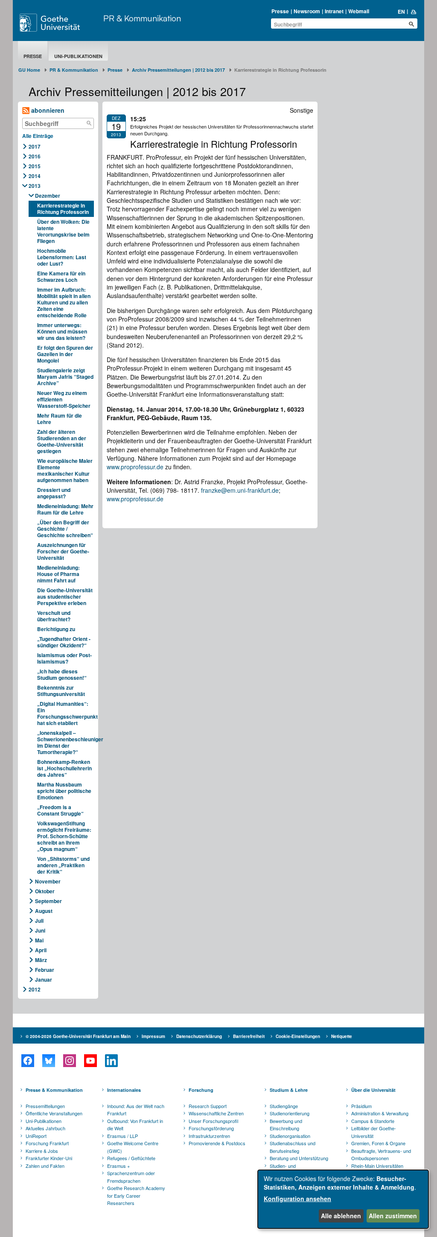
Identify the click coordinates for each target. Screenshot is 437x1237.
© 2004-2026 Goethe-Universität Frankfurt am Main (78, 1036)
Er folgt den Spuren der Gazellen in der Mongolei (65, 354)
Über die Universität (373, 1090)
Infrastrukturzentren (209, 1135)
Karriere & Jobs (42, 1150)
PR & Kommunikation (142, 18)
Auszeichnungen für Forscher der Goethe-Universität (63, 551)
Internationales (124, 1090)
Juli (39, 920)
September (48, 901)
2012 (35, 989)
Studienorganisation (290, 1135)
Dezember (47, 195)
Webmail (358, 11)
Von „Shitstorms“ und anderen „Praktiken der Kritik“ (63, 865)
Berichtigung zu (56, 629)
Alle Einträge (37, 136)
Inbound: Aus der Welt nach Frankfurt (135, 1109)
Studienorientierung (289, 1113)
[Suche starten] (411, 23)
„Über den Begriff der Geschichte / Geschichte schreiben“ (65, 528)
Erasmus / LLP (122, 1135)
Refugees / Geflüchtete (131, 1158)
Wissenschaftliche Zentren (216, 1113)
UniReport (36, 1135)
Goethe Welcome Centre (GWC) (132, 1147)
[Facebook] (27, 1060)
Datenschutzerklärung (199, 1036)
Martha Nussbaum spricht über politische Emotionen (64, 791)
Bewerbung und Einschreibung (286, 1124)
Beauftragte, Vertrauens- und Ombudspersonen (381, 1154)
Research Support (208, 1105)
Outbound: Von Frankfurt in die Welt (135, 1124)
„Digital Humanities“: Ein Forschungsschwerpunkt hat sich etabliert (65, 713)
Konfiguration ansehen (297, 1198)
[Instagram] (69, 1060)
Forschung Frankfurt (47, 1143)
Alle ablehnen (341, 1215)
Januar (43, 979)
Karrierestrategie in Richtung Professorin (63, 209)
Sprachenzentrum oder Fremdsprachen (131, 1177)
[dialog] (343, 1199)
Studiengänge (284, 1105)
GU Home (29, 70)
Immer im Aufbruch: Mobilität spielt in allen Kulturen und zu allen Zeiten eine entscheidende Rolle (63, 302)
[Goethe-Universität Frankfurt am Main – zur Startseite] (59, 23)
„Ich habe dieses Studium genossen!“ (62, 674)
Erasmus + (118, 1165)
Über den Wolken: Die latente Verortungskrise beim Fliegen (63, 231)
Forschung (201, 1090)
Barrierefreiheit (249, 1036)
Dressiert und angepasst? (53, 493)
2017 (35, 146)
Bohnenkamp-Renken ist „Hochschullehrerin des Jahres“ (64, 768)
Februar (44, 970)
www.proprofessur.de (135, 466)
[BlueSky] (48, 1060)
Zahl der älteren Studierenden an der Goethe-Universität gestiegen (61, 441)
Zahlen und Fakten (45, 1165)
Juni (40, 930)
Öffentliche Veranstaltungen (54, 1113)
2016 (35, 156)
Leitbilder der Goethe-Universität (373, 1132)
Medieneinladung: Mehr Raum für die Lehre (65, 509)
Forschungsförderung (211, 1128)
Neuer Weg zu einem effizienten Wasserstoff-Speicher (63, 399)
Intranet (334, 11)
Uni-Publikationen (78, 56)
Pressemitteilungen (45, 1105)
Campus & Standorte (372, 1120)
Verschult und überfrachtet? (53, 616)
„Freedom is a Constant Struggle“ (60, 810)
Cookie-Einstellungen (298, 1036)
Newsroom (307, 11)
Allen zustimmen (393, 1215)
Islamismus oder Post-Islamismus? (64, 658)
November (48, 881)
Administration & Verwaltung (379, 1113)
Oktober (45, 891)
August (43, 911)
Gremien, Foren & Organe (378, 1143)
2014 (35, 176)
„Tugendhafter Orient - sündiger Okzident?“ (63, 642)
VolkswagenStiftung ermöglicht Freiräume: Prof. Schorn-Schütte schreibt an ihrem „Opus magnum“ (64, 836)
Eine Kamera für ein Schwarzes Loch (61, 276)
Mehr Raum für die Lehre (59, 419)
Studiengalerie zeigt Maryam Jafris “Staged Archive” (65, 376)
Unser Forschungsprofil (213, 1120)
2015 (35, 166)
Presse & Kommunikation (54, 1090)
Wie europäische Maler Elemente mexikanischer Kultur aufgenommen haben (65, 470)
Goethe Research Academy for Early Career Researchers (136, 1195)
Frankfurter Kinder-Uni (49, 1158)
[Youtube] (90, 1060)
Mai (39, 940)
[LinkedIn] (111, 1060)
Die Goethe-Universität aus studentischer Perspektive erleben (65, 596)
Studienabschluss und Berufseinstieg (292, 1147)
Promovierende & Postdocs (217, 1143)
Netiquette (341, 1036)
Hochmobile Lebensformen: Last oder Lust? (61, 257)
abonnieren (46, 110)
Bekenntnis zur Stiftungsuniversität (61, 691)
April (41, 950)
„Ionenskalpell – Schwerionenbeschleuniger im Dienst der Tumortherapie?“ (65, 742)
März (41, 960)
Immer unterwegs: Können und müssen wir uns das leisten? (62, 331)
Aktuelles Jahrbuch (45, 1128)
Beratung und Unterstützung (299, 1158)
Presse (280, 11)
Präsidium (361, 1105)
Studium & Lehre (289, 1090)
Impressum (153, 1036)
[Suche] (89, 123)
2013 (35, 186)
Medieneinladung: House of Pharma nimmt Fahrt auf (58, 574)
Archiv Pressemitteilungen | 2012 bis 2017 (178, 70)
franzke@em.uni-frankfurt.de (240, 490)
